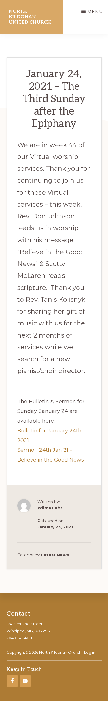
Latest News (55, 555)
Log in (89, 652)
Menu (95, 11)
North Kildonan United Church (30, 17)
